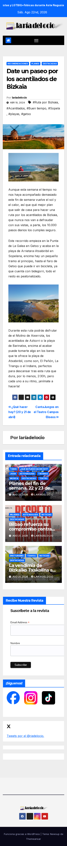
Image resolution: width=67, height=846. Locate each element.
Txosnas (43, 474)
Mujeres (14, 514)
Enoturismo (17, 556)
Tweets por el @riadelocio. (25, 736)
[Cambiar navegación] (36, 40)
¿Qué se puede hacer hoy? (34, 469)
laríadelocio (19, 97)
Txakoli (31, 556)
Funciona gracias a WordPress (22, 833)
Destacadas (50, 63)
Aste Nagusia (27, 474)
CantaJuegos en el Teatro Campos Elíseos (46, 412)
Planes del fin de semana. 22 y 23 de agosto (29, 488)
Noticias (46, 514)
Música (14, 478)
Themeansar (33, 838)
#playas (13, 114)
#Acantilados (16, 108)
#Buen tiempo (36, 108)
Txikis (13, 469)
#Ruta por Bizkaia (45, 102)
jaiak (13, 474)
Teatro (43, 478)
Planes (35, 63)
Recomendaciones (18, 63)
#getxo (26, 114)
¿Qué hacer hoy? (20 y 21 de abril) (19, 412)
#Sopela (54, 108)
